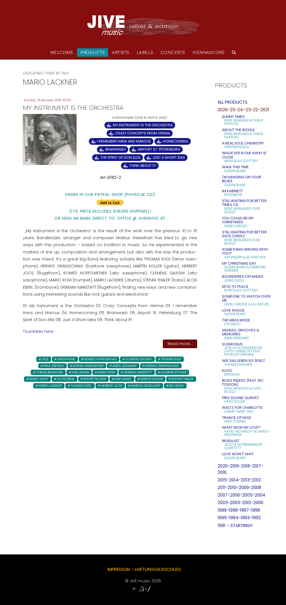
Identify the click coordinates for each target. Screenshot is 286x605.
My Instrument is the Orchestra (143, 125)
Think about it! (142, 165)
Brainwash (115, 149)
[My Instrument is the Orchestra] (50, 139)
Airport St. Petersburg (159, 149)
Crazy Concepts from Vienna (142, 133)
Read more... (180, 344)
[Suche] (233, 52)
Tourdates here (38, 331)
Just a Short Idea (168, 157)
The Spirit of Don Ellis (120, 157)
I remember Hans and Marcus (124, 141)
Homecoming (175, 141)
